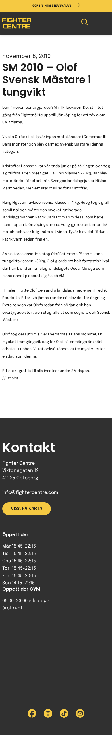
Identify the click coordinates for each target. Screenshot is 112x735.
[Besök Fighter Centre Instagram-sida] (48, 713)
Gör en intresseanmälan (51, 5)
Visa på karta (26, 508)
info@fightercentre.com (30, 492)
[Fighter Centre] (16, 23)
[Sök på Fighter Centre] (84, 23)
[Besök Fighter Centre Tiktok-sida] (64, 713)
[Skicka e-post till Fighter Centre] (80, 713)
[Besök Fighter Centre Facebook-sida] (32, 713)
